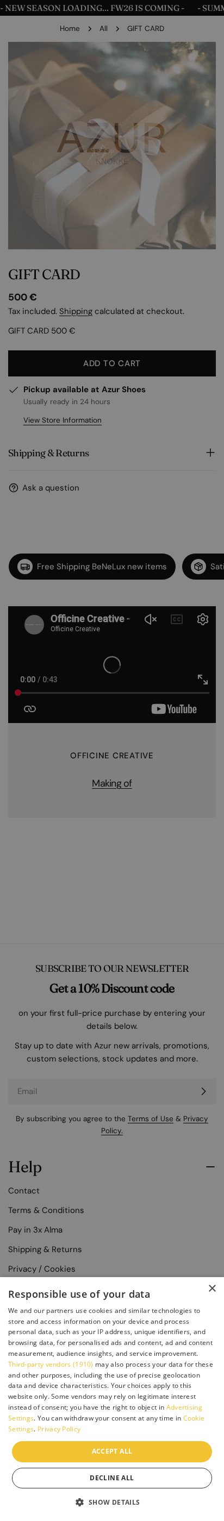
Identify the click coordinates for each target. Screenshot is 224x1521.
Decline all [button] (112, 1477)
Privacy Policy (59, 1429)
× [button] (212, 1289)
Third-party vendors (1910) (51, 1364)
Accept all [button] (112, 1451)
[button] (112, 1502)
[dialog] (112, 1399)
